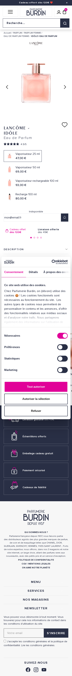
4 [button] (41, 237)
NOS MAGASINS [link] (36, 600)
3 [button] (37, 237)
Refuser (36, 410)
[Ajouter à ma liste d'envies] (64, 124)
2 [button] (34, 237)
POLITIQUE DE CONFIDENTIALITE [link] (36, 560)
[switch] (62, 347)
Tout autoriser (36, 386)
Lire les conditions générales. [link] (38, 645)
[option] (20, 231)
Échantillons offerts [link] (34, 436)
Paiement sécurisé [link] (34, 470)
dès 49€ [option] (48, 231)
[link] (28, 669)
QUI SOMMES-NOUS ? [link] (36, 532)
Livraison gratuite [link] (38, 419)
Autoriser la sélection (36, 398)
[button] (10, 12)
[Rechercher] (64, 23)
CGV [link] (24, 563)
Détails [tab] (33, 272)
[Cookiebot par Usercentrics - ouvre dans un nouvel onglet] (52, 262)
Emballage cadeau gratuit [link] (38, 453)
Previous (7, 87)
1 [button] (31, 237)
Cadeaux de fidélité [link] (34, 487)
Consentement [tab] (13, 272)
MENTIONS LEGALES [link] (39, 563)
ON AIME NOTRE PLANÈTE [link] (36, 567)
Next (65, 87)
